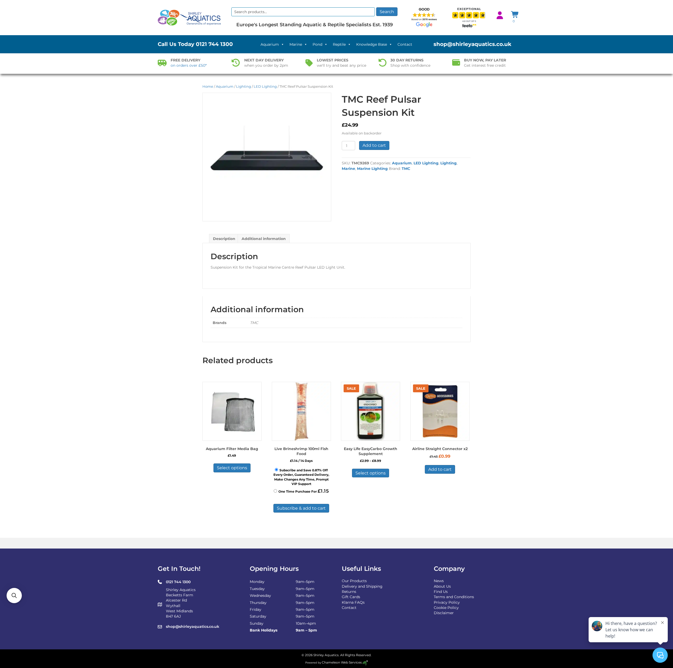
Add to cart (374, 145)
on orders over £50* (189, 65)
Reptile (339, 44)
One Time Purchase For (303, 491)
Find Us (441, 591)
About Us (442, 586)
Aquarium (270, 44)
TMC (406, 168)
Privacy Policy (447, 602)
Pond (317, 44)
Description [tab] (224, 238)
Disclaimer (444, 612)
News (439, 580)
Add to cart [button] (440, 469)
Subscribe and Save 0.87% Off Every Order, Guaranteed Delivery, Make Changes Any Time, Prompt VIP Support (301, 477)
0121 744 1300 (214, 44)
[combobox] (303, 11)
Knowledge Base (371, 44)
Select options (232, 467)
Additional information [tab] (264, 238)
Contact (404, 44)
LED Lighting (265, 86)
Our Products (354, 580)
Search (387, 11)
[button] (14, 595)
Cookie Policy (446, 607)
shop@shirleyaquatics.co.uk (472, 44)
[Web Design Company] (365, 662)
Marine (295, 44)
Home (207, 86)
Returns (349, 591)
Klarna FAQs (353, 602)
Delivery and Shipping (362, 586)
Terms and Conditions (454, 596)
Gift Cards (351, 596)
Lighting (243, 86)
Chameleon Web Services (342, 662)
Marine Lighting (372, 168)
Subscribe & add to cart (301, 508)
